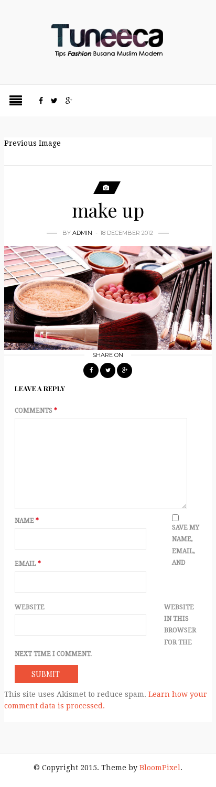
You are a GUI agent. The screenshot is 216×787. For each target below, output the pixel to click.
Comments (36, 410)
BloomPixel (159, 767)
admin (82, 232)
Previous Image (32, 143)
